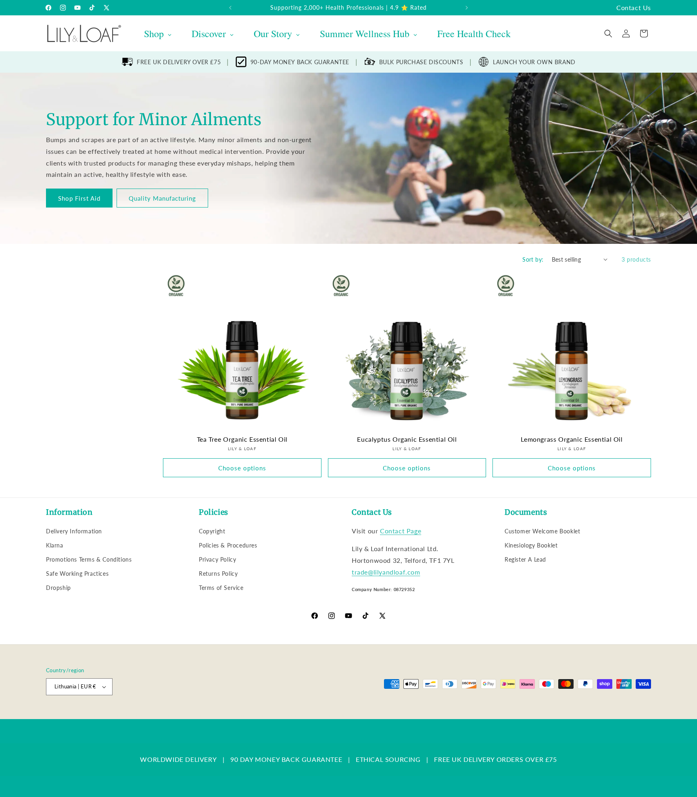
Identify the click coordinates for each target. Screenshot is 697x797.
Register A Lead (525, 559)
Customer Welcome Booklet (542, 531)
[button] (608, 33)
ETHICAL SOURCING (388, 759)
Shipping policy (298, 714)
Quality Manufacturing (162, 197)
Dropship (58, 587)
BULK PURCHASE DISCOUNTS (421, 62)
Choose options (242, 468)
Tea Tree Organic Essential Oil (242, 439)
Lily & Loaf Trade (84, 714)
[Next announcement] (467, 7)
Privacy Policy (217, 559)
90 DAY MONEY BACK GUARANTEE (286, 759)
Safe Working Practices (77, 573)
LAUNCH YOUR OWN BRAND (534, 62)
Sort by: (532, 259)
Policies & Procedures (228, 545)
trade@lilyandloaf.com (386, 572)
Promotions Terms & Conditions (88, 559)
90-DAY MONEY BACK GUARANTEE (299, 62)
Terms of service (254, 714)
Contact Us (633, 7)
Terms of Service (221, 587)
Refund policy (173, 714)
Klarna (54, 545)
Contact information (345, 714)
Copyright (212, 531)
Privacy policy (212, 714)
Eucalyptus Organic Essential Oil (407, 439)
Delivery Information (74, 531)
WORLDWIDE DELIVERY (178, 759)
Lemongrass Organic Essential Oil (571, 439)
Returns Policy (218, 573)
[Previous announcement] (230, 7)
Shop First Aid (79, 197)
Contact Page (400, 531)
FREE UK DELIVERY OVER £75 (179, 62)
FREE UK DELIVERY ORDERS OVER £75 (495, 759)
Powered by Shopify (127, 714)
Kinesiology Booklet (531, 545)
